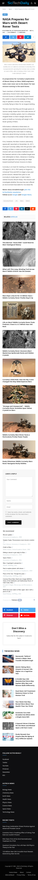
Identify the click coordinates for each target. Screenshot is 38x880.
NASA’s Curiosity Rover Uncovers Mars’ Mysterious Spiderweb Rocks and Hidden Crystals (18, 353)
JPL (16, 201)
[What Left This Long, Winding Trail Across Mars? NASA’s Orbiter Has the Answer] (19, 257)
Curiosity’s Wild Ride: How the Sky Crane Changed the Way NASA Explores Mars (18, 381)
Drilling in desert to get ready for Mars (14, 552)
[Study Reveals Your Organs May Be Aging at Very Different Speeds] (8, 737)
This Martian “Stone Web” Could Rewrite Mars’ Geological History (18, 244)
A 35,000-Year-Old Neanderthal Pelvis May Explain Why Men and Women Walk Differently (25, 682)
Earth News (6, 796)
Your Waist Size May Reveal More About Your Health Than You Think (25, 704)
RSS (4, 775)
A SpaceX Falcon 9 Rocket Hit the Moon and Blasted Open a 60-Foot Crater (25, 725)
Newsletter (6, 772)
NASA (28, 201)
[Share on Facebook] (6, 37)
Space (5, 14)
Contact (28, 872)
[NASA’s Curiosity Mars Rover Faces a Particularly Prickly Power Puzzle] (19, 423)
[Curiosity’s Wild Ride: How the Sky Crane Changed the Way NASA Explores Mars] (19, 368)
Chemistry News (8, 793)
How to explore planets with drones (13, 568)
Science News (7, 806)
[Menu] (3, 3)
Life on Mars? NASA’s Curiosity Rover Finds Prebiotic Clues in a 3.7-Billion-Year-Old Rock (19, 324)
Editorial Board (9, 875)
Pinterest (6, 769)
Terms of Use (31, 875)
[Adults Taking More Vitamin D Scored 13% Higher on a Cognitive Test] (8, 669)
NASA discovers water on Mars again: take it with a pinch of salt (18, 590)
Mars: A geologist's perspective (12, 563)
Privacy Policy (21, 875)
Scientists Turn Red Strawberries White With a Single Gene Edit (25, 715)
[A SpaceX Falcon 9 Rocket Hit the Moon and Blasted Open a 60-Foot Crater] (8, 726)
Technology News (8, 812)
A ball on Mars (7, 547)
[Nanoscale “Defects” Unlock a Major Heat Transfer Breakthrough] (8, 659)
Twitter (5, 762)
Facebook (6, 759)
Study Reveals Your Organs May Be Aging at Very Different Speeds (25, 736)
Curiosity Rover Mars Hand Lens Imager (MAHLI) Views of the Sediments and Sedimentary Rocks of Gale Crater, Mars (18, 580)
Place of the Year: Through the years (14, 573)
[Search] (35, 3)
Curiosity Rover (8, 201)
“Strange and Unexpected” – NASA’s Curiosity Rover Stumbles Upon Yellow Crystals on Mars (17, 408)
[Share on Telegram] (27, 37)
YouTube (5, 766)
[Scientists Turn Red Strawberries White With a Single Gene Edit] (8, 715)
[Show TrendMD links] (34, 600)
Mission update (7, 535)
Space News (7, 809)
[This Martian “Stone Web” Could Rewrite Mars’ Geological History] (19, 231)
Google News (26, 195)
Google (15, 195)
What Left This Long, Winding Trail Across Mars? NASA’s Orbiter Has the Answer (18, 270)
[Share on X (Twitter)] (13, 37)
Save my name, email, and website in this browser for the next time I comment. (18, 514)
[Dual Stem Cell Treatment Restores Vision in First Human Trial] (8, 693)
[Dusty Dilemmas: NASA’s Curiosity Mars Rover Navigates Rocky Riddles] (19, 449)
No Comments (12, 32)
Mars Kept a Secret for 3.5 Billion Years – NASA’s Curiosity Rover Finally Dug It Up (18, 297)
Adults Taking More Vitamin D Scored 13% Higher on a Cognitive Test (24, 670)
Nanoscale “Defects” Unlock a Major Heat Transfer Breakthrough (24, 658)
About (22, 872)
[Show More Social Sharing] (33, 37)
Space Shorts (7, 558)
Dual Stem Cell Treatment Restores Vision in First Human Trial (25, 693)
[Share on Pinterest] (20, 37)
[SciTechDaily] (18, 3)
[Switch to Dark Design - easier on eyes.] (31, 3)
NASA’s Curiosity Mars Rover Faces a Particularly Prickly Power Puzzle (16, 436)
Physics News (7, 802)
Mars (21, 201)
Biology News (7, 790)
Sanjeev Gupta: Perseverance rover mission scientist (18, 540)
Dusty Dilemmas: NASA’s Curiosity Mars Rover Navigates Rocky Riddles (17, 462)
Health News (7, 799)
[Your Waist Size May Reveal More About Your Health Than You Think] (8, 704)
